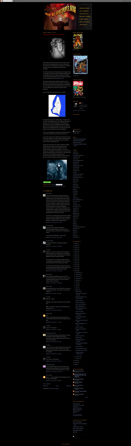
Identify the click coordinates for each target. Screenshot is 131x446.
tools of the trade (76, 199)
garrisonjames (49, 364)
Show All (86, 397)
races (74, 184)
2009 (76, 364)
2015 (76, 264)
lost (74, 233)
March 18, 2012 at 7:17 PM (53, 322)
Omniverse (75, 201)
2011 (76, 360)
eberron (74, 231)
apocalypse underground (78, 226)
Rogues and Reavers (77, 409)
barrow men (61, 78)
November (78, 274)
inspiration (75, 157)
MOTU (74, 211)
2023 (76, 249)
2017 (76, 260)
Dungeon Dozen (76, 403)
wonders (75, 197)
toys (74, 220)
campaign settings (77, 155)
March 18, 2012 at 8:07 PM (53, 341)
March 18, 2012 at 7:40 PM (53, 329)
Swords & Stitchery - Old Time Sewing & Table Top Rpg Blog (80, 375)
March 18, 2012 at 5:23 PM (53, 310)
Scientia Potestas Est (80, 302)
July (77, 282)
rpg (73, 152)
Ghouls (64, 149)
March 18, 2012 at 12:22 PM (54, 270)
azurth (74, 158)
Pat (46, 345)
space (74, 179)
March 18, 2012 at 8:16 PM (53, 353)
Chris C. (48, 286)
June (77, 284)
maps (74, 194)
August (77, 280)
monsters (75, 170)
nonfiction (75, 214)
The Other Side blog (79, 371)
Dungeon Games (79, 300)
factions (74, 216)
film (74, 189)
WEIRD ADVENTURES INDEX (79, 139)
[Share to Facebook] (60, 184)
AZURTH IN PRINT (77, 142)
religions (75, 209)
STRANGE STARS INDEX (78, 140)
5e (73, 172)
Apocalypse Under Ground (81, 350)
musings (75, 162)
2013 (76, 268)
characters (75, 187)
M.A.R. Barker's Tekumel (78, 428)
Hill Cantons (75, 406)
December (78, 272)
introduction (75, 237)
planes (74, 191)
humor (74, 218)
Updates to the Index (79, 335)
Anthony (48, 313)
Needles (48, 274)
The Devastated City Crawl (81, 348)
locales (74, 180)
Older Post (68, 385)
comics (74, 153)
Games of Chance (79, 327)
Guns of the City (78, 346)
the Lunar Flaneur (78, 385)
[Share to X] (59, 184)
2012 (76, 270)
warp (74, 223)
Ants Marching (78, 337)
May (77, 285)
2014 (76, 266)
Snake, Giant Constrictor (80, 304)
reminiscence (76, 206)
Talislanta (75, 431)
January (77, 358)
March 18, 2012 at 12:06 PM (54, 237)
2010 (76, 362)
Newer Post (45, 385)
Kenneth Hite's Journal (78, 426)
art (73, 182)
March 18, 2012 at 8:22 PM (53, 361)
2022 (76, 251)
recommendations (77, 160)
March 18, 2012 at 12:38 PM (54, 283)
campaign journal (76, 165)
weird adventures (76, 177)
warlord (74, 169)
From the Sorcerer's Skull (78, 405)
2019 (76, 257)
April (77, 287)
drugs (74, 221)
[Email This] (56, 184)
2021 (76, 253)
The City (75, 167)
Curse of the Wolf (79, 311)
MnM (74, 230)
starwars (75, 208)
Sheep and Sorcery (78, 388)
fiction (74, 192)
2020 (76, 255)
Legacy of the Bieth (79, 394)
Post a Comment (46, 383)
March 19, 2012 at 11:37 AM (54, 371)
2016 (76, 262)
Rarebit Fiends (78, 291)
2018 (76, 259)
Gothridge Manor (49, 333)
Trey (47, 249)
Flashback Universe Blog (80, 391)
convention (75, 204)
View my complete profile (79, 110)
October (77, 276)
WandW (74, 225)
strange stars (76, 175)
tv (73, 196)
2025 (76, 245)
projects (74, 186)
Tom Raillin (48, 225)
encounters (75, 228)
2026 (76, 243)
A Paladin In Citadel (79, 379)
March (77, 289)
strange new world (77, 174)
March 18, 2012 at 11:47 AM (54, 222)
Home (57, 385)
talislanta (75, 213)
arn (73, 203)
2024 (76, 247)
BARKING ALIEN (78, 382)
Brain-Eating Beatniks (80, 306)
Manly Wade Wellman (77, 430)
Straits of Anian (76, 411)
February (78, 356)
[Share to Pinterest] (61, 184)
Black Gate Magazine (77, 422)
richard (47, 193)
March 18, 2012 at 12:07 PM (54, 246)
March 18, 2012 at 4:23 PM (53, 293)
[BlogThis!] (58, 184)
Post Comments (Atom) (54, 388)
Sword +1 (75, 412)
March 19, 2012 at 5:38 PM (53, 380)
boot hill (74, 235)
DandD (74, 163)
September (78, 278)
